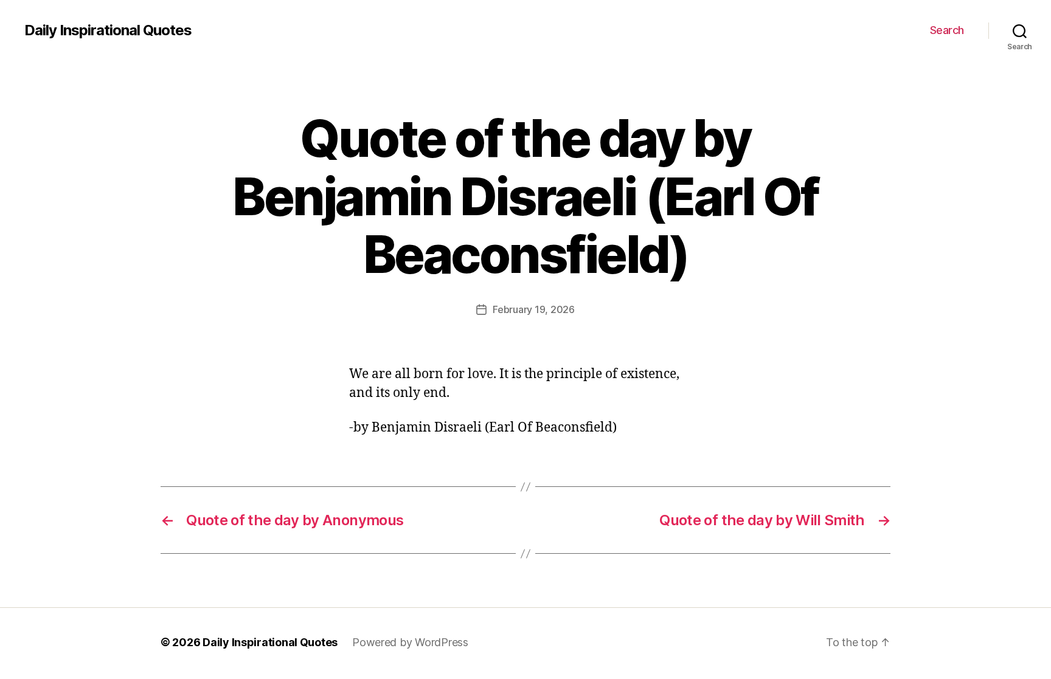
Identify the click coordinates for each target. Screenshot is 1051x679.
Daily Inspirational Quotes (108, 30)
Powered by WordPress (410, 642)
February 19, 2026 (533, 309)
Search (947, 30)
